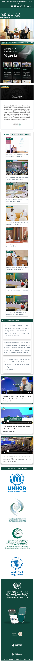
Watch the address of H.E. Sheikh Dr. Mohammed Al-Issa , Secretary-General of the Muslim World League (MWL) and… (17, 429)
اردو (18, 1)
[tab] (6, 134)
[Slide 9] (18, 572)
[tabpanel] (17, 227)
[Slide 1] (13, 37)
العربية (4, 1)
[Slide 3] (18, 37)
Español (29, 1)
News (7, 134)
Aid (14, 134)
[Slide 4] (21, 37)
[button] (2, 29)
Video (28, 134)
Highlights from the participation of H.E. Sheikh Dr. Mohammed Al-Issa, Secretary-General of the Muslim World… (17, 399)
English (14, 1)
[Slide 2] (15, 37)
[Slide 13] (21, 572)
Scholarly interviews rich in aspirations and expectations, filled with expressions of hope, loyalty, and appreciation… (17, 459)
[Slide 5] (15, 572)
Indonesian (23, 1)
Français (8, 1)
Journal (21, 134)
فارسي (17, 3)
